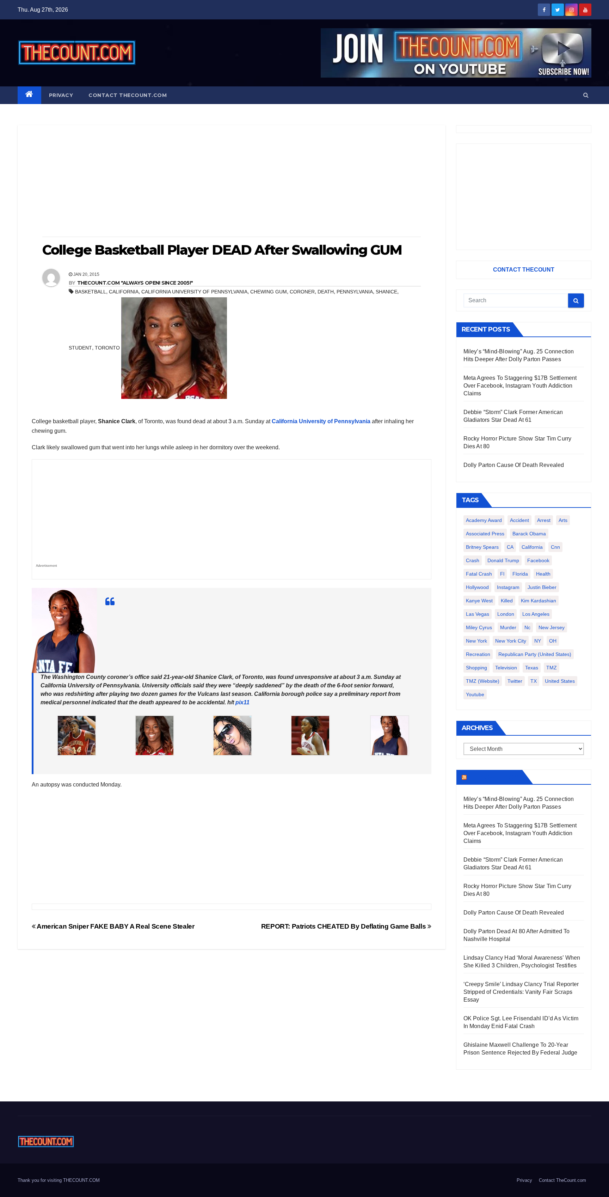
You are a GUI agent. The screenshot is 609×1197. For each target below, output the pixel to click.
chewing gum (268, 291)
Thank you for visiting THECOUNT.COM (59, 1180)
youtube (475, 694)
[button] (586, 95)
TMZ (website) (482, 681)
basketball (90, 291)
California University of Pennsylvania (194, 291)
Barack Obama (529, 533)
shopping (476, 667)
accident (519, 520)
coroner (302, 291)
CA (510, 547)
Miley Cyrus (479, 627)
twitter (515, 681)
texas (531, 667)
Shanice (386, 291)
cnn (555, 547)
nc (527, 627)
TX (533, 681)
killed (507, 600)
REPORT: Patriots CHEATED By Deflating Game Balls (344, 926)
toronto (107, 348)
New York (476, 641)
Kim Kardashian (538, 600)
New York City (510, 641)
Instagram (508, 587)
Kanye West (479, 600)
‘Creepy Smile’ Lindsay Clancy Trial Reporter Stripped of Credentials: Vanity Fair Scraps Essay (521, 992)
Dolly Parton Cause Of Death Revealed (513, 465)
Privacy (61, 95)
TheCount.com (493, 777)
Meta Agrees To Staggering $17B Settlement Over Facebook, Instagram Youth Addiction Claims (520, 385)
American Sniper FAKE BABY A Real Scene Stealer (115, 926)
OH (552, 641)
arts (563, 520)
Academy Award (484, 520)
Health (543, 574)
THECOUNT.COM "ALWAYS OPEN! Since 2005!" (135, 283)
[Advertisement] (231, 181)
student (80, 348)
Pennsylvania (355, 291)
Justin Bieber (542, 587)
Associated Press (485, 533)
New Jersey (552, 627)
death (326, 291)
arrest (543, 520)
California (124, 291)
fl (502, 574)
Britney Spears (482, 547)
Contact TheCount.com (127, 95)
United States (560, 681)
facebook (538, 560)
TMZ (551, 667)
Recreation (478, 654)
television (506, 667)
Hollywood (477, 587)
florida (520, 574)
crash (472, 560)
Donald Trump (503, 560)
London (505, 614)
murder (508, 627)
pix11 (242, 702)
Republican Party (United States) (534, 654)
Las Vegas (477, 614)
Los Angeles (535, 614)
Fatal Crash (479, 574)
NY (537, 641)
